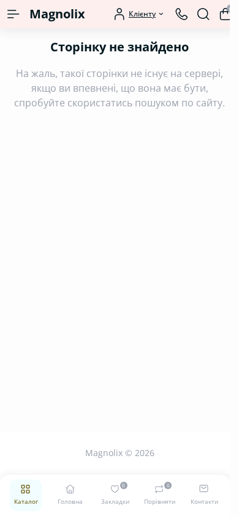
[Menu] (13, 14)
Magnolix (57, 14)
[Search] (203, 14)
